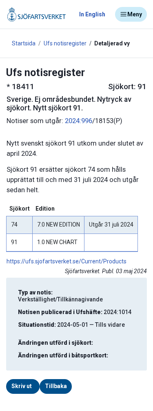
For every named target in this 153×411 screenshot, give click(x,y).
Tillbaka (56, 386)
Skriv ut (21, 386)
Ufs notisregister (65, 43)
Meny (134, 14)
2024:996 (78, 121)
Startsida (23, 43)
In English (92, 14)
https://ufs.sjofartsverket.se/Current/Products (66, 261)
